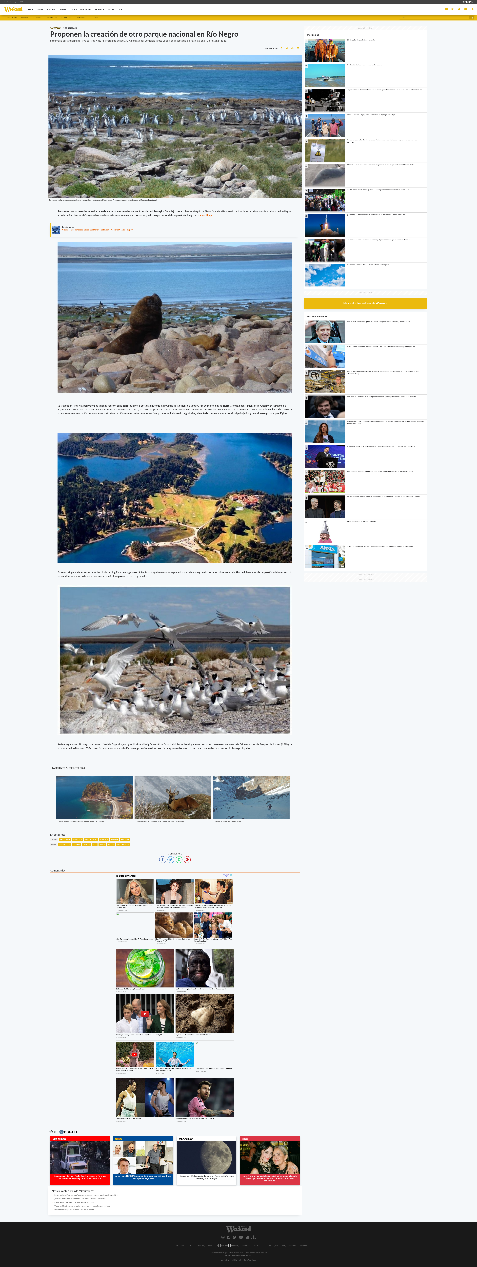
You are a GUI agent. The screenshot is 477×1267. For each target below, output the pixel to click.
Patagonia (114, 839)
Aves (95, 844)
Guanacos (86, 844)
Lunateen (292, 1245)
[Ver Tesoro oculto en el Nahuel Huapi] (251, 777)
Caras (191, 1245)
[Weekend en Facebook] (228, 1237)
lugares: (54, 839)
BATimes (303, 1245)
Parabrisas (245, 1245)
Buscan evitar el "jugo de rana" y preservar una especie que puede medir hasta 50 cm (86, 1195)
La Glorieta (94, 18)
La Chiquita (37, 18)
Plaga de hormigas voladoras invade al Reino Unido (74, 1202)
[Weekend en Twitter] (234, 1237)
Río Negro (104, 839)
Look (270, 1245)
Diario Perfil (180, 1245)
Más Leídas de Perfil (317, 316)
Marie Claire (212, 1245)
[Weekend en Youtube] (241, 1237)
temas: (53, 845)
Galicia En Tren (51, 18)
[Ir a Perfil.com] (467, 2)
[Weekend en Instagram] (223, 1237)
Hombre (234, 1245)
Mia (283, 1245)
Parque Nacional (123, 844)
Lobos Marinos (64, 844)
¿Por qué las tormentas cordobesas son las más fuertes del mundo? (79, 1199)
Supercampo (259, 1245)
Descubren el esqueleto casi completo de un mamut (74, 1210)
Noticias (200, 1245)
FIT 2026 (24, 18)
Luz (276, 1245)
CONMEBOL (66, 18)
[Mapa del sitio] (253, 1237)
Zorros (102, 844)
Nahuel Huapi (205, 215)
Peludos (111, 844)
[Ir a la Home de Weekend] (238, 1229)
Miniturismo (80, 18)
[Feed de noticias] (247, 1237)
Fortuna (224, 1245)
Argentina (125, 839)
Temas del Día (11, 18)
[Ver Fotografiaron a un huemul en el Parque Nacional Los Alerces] (173, 777)
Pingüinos (76, 844)
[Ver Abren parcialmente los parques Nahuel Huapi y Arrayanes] (94, 777)
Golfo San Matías (91, 839)
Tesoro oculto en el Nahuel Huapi (228, 821)
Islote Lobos (77, 839)
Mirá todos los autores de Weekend (365, 303)
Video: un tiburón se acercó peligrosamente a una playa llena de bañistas (82, 1206)
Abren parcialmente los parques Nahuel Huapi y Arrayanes (81, 821)
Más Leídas (313, 34)
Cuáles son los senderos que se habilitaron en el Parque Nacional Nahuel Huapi (96, 229)
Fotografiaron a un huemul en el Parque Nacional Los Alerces (160, 821)
